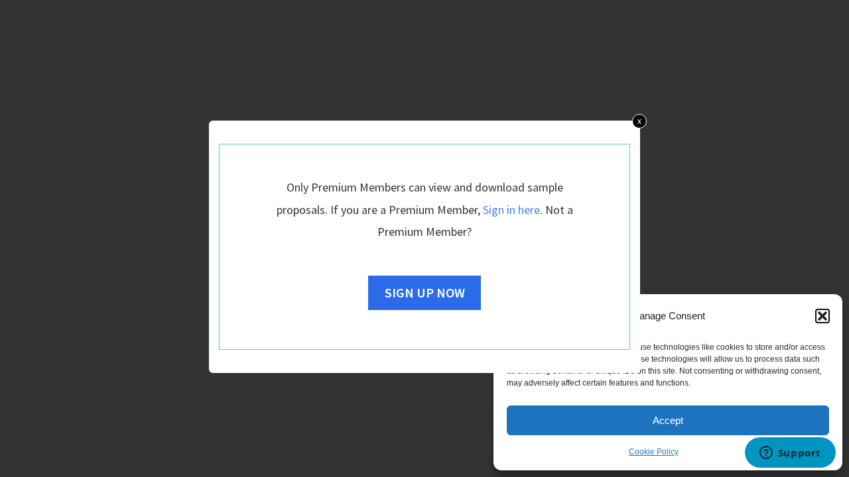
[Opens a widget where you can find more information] (790, 453)
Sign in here (511, 209)
